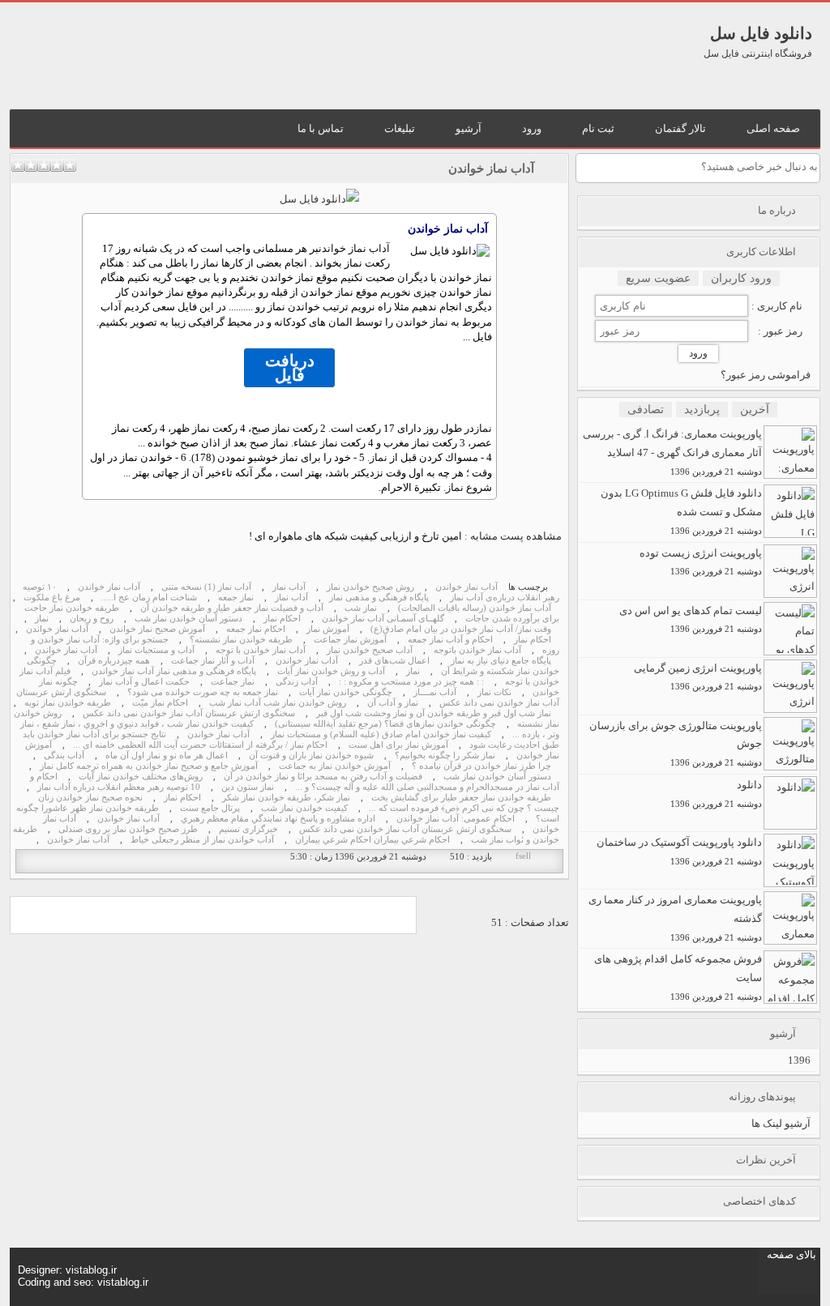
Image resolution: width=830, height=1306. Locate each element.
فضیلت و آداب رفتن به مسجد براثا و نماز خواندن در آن (323, 776)
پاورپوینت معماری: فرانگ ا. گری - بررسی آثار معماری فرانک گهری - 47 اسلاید (672, 452)
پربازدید (702, 409)
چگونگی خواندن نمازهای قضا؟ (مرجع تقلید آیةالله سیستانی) (385, 723)
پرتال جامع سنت (210, 808)
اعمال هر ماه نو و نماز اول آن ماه (166, 755)
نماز (483, 428)
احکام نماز (532, 639)
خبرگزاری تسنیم (248, 829)
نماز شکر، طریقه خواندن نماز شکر (286, 797)
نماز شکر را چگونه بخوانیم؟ (445, 755)
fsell (523, 855)
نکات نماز (494, 692)
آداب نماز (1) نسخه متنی (206, 587)
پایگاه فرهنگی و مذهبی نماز (379, 597)
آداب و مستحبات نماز (156, 650)
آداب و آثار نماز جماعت (213, 660)
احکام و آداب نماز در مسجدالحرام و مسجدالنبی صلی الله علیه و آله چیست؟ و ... (294, 782)
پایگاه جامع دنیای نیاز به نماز (501, 660)
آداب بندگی (64, 755)
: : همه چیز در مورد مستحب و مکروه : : (411, 681)
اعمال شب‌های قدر (394, 660)
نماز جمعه (236, 597)
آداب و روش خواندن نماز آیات (331, 671)
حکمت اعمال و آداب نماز (144, 681)
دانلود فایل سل (761, 33)
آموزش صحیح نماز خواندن (157, 629)
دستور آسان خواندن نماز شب (188, 618)
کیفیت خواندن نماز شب (304, 808)
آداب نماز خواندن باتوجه (477, 650)
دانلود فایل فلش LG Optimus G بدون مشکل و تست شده (681, 511)
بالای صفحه (791, 1254)
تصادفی (645, 409)
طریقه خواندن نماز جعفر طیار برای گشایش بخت (461, 797)
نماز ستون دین (247, 787)
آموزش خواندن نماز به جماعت (335, 766)
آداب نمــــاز (434, 692)
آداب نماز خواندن (491, 168)
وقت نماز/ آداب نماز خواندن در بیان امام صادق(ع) (460, 629)
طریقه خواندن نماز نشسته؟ (241, 639)
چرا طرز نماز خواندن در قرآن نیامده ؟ (481, 766)
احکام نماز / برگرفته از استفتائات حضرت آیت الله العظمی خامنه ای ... (200, 744)
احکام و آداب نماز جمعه (450, 639)
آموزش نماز (327, 629)
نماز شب (360, 608)
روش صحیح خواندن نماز (370, 587)
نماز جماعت (233, 681)
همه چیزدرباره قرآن (114, 660)
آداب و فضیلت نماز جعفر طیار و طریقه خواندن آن (231, 608)
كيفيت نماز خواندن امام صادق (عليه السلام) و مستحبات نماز (381, 734)
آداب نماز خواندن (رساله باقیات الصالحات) (474, 608)
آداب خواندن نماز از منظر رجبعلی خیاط (202, 839)
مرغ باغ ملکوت (52, 597)
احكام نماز (282, 618)
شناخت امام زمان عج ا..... (149, 597)
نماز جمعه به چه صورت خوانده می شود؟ (202, 692)
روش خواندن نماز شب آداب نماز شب (277, 702)
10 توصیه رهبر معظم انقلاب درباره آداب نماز (118, 787)
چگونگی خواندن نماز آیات (345, 692)
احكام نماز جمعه (255, 629)
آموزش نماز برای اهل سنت (398, 744)
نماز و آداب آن (392, 702)
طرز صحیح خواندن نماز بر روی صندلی (128, 829)
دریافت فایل (289, 368)
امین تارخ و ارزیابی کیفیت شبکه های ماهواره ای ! (355, 536)
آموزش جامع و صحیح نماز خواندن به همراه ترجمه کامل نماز (149, 766)
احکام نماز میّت (160, 702)
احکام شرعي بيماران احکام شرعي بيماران (372, 839)
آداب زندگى (297, 681)
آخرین (754, 409)
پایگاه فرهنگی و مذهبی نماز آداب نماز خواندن (174, 671)
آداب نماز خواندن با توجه (261, 650)
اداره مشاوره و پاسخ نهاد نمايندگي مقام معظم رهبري (278, 818)
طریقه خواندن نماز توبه (67, 702)
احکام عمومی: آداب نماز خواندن (455, 818)
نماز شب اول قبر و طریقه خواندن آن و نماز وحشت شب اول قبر (433, 713)
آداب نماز (289, 587)
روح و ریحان (91, 618)
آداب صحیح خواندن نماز (370, 650)
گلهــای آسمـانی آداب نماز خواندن (383, 618)
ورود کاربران (741, 278)
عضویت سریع (658, 278)
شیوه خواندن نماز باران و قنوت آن (311, 755)
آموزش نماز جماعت (350, 639)
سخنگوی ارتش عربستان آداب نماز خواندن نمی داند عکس (189, 713)
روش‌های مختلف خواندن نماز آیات (141, 776)
